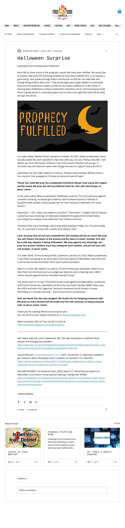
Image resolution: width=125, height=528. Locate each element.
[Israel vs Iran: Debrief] (23, 438)
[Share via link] (36, 402)
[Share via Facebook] (18, 402)
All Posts (8, 34)
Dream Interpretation (25, 34)
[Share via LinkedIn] (30, 402)
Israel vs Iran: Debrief (18, 453)
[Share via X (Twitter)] (24, 402)
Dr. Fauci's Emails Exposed (99, 453)
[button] (119, 10)
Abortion (88, 34)
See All (117, 423)
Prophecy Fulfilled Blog (60, 433)
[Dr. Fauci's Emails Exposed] (102, 438)
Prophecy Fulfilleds (47, 34)
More (99, 34)
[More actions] (106, 50)
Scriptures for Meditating (69, 34)
